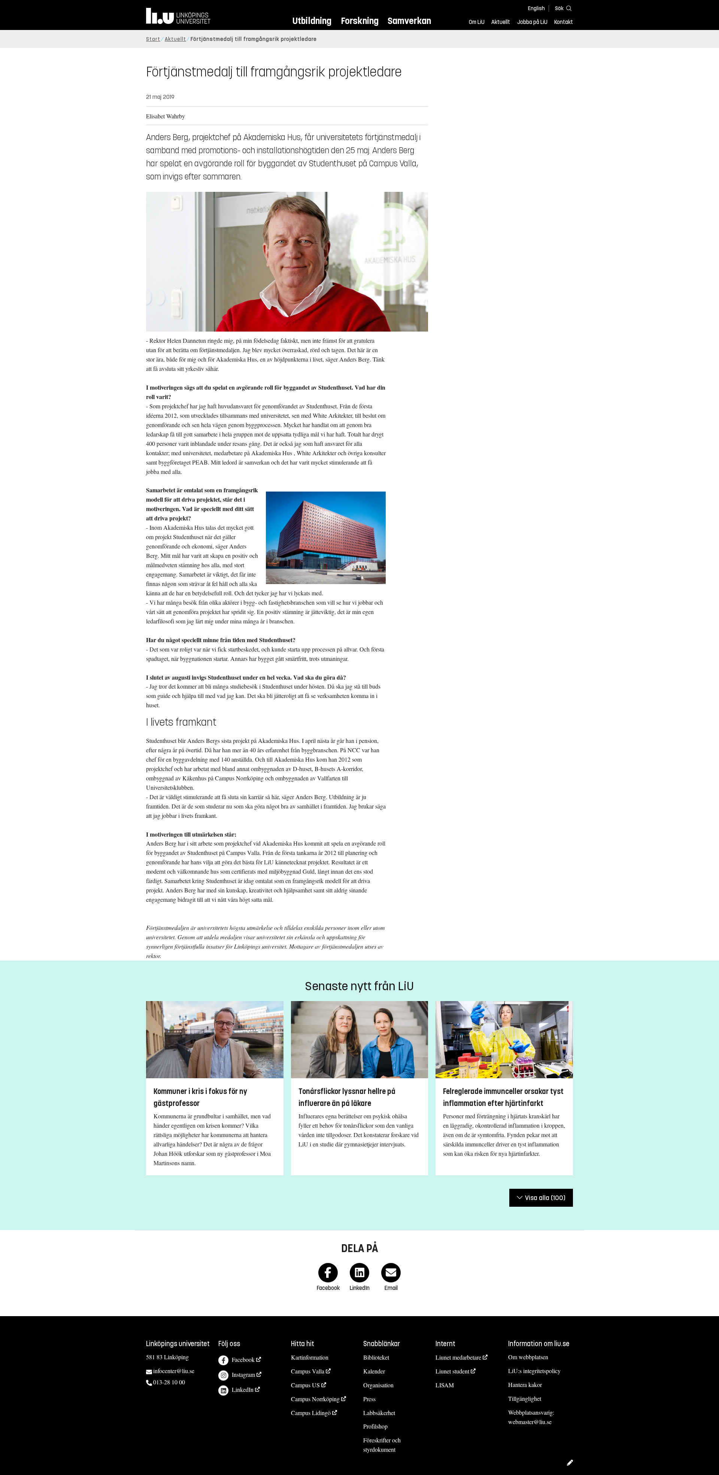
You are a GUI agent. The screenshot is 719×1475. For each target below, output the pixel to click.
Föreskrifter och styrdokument (382, 1444)
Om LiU (477, 22)
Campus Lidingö (311, 1413)
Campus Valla (307, 1371)
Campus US (305, 1385)
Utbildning (311, 21)
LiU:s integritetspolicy (534, 1371)
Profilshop (375, 1426)
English (536, 8)
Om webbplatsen (528, 1357)
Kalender (374, 1371)
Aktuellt (500, 22)
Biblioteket (376, 1357)
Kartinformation (309, 1357)
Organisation (378, 1385)
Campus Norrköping (315, 1399)
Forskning (360, 21)
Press (369, 1399)
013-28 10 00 (169, 1382)
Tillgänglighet (524, 1398)
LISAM (445, 1385)
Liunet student (452, 1371)
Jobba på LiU (532, 22)
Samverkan (409, 21)
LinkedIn (243, 1389)
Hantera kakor (525, 1384)
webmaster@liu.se (530, 1422)
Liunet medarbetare (458, 1357)
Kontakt (563, 22)
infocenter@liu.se (173, 1371)
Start (153, 39)
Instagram (243, 1374)
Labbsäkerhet (379, 1413)
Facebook (243, 1359)
